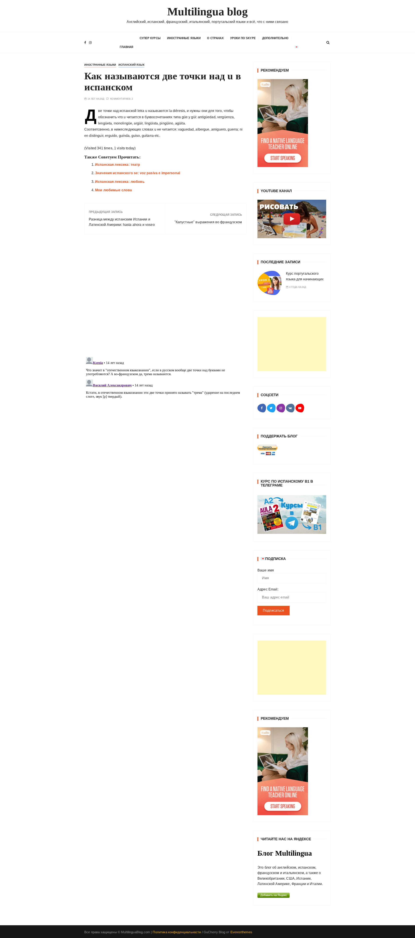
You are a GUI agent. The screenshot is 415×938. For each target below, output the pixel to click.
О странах (215, 38)
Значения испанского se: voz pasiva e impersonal (137, 173)
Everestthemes (241, 932)
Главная (126, 47)
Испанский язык (131, 64)
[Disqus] (165, 297)
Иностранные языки (184, 38)
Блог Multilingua (284, 853)
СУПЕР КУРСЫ (150, 38)
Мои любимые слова (113, 190)
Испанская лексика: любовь (120, 181)
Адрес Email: (267, 589)
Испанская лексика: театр (117, 164)
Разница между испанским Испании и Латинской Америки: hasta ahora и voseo (122, 222)
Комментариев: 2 (121, 99)
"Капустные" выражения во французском (208, 222)
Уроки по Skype (243, 38)
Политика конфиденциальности (177, 932)
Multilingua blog (207, 11)
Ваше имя (265, 570)
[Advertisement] (291, 344)
